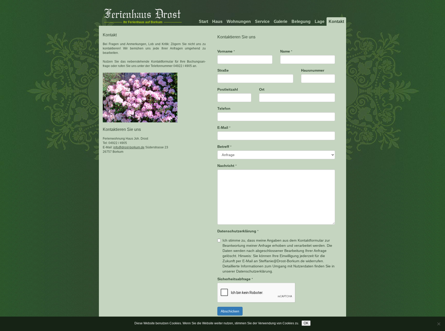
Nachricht (227, 166)
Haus (217, 21)
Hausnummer (312, 70)
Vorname (226, 51)
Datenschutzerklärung (238, 231)
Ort (261, 89)
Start (203, 21)
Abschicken (230, 311)
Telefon (223, 108)
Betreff (224, 147)
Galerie (280, 21)
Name (286, 51)
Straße (223, 70)
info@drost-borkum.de (128, 147)
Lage (319, 21)
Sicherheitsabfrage (235, 279)
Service (262, 21)
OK (306, 323)
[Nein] (438, 323)
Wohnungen (239, 21)
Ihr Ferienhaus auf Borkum (142, 22)
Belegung (301, 21)
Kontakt (336, 21)
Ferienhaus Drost (142, 14)
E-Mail (223, 127)
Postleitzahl (227, 89)
